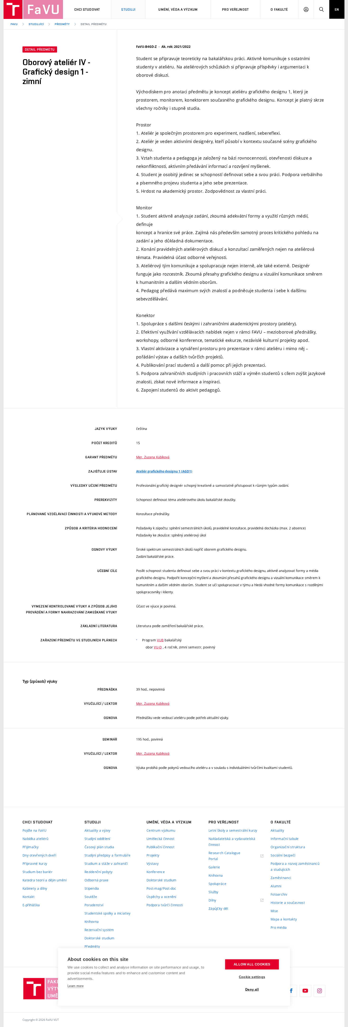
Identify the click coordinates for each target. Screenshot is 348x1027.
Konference (156, 872)
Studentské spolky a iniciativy (107, 913)
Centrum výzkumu (161, 830)
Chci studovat (87, 9)
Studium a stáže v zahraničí (106, 863)
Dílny (212, 900)
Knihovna (92, 921)
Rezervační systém (99, 930)
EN (337, 9)
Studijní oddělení (97, 838)
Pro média (279, 927)
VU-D (158, 647)
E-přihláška (31, 905)
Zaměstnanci (281, 877)
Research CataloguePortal (224, 856)
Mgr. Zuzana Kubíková (153, 457)
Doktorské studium (100, 938)
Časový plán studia (99, 847)
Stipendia (92, 888)
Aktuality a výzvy (98, 830)
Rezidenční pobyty (99, 872)
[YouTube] (305, 991)
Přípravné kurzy (34, 863)
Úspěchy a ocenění (161, 896)
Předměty (62, 24)
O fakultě (279, 9)
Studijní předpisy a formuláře (107, 855)
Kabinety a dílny (34, 888)
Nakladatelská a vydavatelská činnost (232, 841)
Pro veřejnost (235, 9)
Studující (36, 24)
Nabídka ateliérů (35, 838)
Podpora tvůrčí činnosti (165, 905)
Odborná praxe (97, 880)
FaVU (14, 24)
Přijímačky (30, 847)
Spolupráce (217, 883)
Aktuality (277, 830)
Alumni (276, 886)
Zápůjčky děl (218, 908)
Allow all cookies (252, 964)
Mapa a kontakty (284, 919)
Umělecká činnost (160, 838)
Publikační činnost (160, 847)
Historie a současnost (288, 902)
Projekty (153, 855)
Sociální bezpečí (283, 855)
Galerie (214, 867)
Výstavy (153, 863)
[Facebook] (291, 991)
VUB (160, 640)
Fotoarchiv (279, 894)
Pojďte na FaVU (34, 830)
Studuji (128, 9)
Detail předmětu (94, 24)
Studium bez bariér (37, 872)
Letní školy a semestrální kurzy (233, 830)
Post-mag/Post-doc (161, 888)
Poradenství (94, 905)
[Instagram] (320, 991)
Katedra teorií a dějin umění (44, 880)
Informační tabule (285, 838)
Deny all (252, 989)
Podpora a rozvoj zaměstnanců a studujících (295, 866)
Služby (214, 892)
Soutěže (91, 896)
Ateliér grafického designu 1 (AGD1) (164, 471)
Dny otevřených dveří (39, 855)
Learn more (75, 986)
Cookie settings (252, 977)
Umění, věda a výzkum (177, 9)
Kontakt (28, 896)
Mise (274, 911)
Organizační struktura (288, 847)
